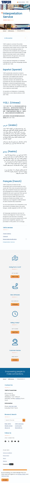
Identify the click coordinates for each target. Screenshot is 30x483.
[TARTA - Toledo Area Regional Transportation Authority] (6, 2)
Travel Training (7, 233)
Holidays (17, 398)
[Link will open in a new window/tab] (5, 441)
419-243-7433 (13, 406)
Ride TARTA (8, 424)
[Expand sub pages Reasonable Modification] (26, 239)
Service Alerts (21, 2)
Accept (5, 480)
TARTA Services (8, 227)
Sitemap (5, 461)
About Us (7, 428)
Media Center (8, 426)
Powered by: (6, 464)
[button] (23, 420)
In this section (8, 38)
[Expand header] (27, 2)
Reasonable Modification (10, 239)
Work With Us (18, 428)
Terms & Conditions (7, 453)
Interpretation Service (9, 242)
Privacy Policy (6, 455)
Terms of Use (5, 476)
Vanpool (5, 236)
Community (18, 426)
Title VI (4, 458)
